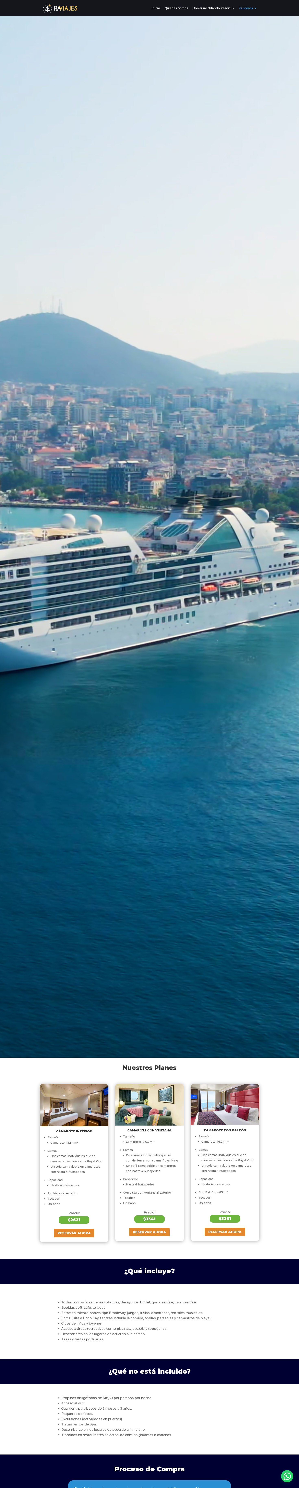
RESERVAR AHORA (74, 1233)
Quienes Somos (176, 8)
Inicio (156, 8)
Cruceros (246, 8)
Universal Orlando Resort (212, 8)
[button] (287, 1476)
